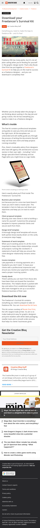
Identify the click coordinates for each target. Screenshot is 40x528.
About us (5, 481)
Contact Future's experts (9, 485)
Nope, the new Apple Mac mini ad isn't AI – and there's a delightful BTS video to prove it (21, 412)
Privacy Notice (26, 350)
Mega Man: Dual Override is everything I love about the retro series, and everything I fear (21, 423)
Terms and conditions (9, 489)
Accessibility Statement (9, 506)
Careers (4, 510)
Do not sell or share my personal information (16, 514)
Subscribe (30, 2)
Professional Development (9, 9)
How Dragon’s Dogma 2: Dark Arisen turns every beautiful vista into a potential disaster (21, 434)
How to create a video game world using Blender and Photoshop (20, 454)
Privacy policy (6, 493)
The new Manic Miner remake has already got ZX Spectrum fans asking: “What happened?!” (20, 444)
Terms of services (24, 348)
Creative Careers (23, 9)
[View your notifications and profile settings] (24, 3)
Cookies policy (6, 497)
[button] (37, 3)
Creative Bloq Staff (15, 26)
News (4, 26)
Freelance (33, 9)
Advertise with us (7, 501)
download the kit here (28, 305)
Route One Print (29, 309)
